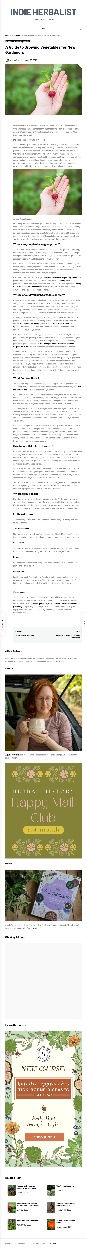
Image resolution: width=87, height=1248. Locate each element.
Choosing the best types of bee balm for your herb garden (28, 1204)
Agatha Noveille (16, 60)
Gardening (26, 41)
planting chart (64, 280)
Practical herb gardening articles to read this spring (26, 1187)
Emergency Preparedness (13, 41)
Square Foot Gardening (29, 323)
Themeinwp (52, 1243)
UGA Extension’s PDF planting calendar (62, 277)
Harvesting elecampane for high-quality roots (66, 1204)
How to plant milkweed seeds (28, 1220)
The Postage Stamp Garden (51, 344)
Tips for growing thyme (65, 1186)
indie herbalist (43, 11)
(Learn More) (32, 928)
